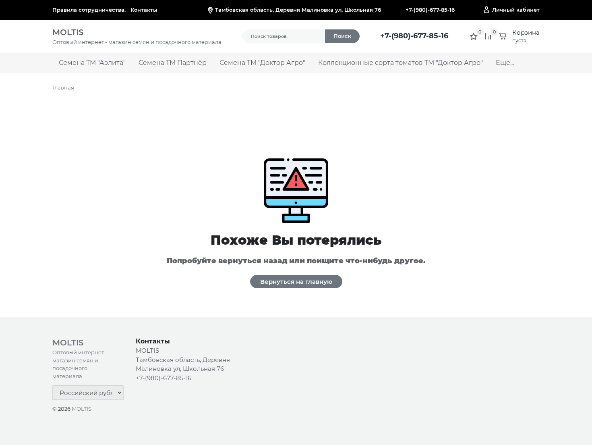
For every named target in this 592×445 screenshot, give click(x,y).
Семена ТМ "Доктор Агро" (262, 63)
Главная (63, 87)
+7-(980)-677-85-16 (430, 9)
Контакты (143, 9)
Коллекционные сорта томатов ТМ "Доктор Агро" (400, 63)
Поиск (342, 36)
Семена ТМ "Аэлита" (92, 63)
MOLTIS (81, 408)
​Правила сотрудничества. (89, 9)
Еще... (505, 63)
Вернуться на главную (296, 281)
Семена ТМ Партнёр (173, 63)
